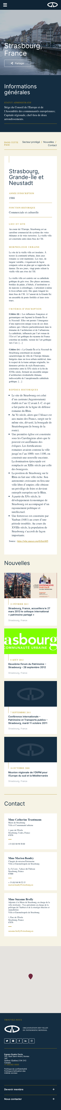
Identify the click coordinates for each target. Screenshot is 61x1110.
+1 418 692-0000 (11, 1064)
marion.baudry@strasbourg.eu (20, 884)
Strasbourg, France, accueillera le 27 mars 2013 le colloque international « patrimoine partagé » (29, 611)
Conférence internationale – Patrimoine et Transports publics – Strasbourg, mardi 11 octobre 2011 (27, 719)
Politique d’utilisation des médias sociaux (15, 1072)
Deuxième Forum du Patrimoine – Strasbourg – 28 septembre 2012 (27, 666)
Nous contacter (13, 1099)
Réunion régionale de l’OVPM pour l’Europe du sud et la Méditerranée (28, 774)
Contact (52, 145)
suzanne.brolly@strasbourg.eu (20, 931)
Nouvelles (48, 142)
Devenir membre (13, 1089)
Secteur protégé (31, 142)
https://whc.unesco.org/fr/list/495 (32, 541)
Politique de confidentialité (15, 1069)
